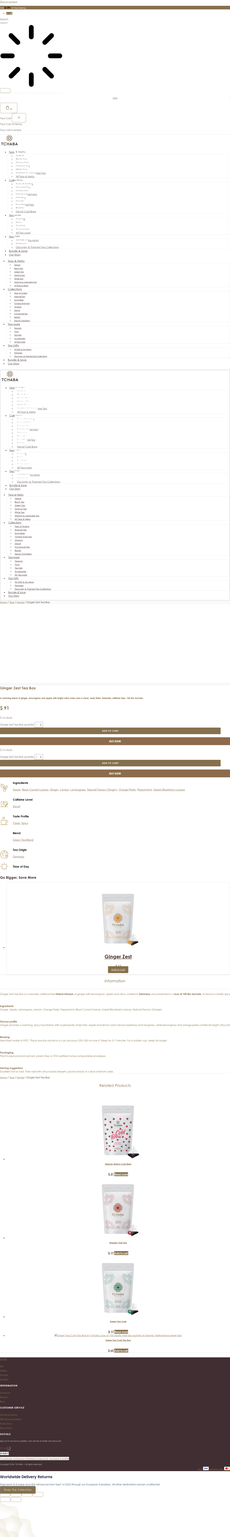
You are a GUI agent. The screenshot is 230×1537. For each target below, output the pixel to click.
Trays (19, 222)
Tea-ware (15, 215)
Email (3, 1448)
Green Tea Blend (23, 840)
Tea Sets (20, 226)
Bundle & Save (17, 360)
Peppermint (144, 789)
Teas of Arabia (24, 184)
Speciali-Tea (23, 187)
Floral (16, 823)
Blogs (2, 1401)
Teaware (3, 1370)
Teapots (20, 219)
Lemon (64, 789)
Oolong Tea (23, 166)
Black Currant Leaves (35, 789)
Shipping (4, 1397)
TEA (2, 1366)
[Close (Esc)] (38, 1494)
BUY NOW (115, 741)
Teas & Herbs (17, 152)
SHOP (3, 1359)
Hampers (21, 244)
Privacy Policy (6, 1423)
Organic (21, 197)
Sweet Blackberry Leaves (169, 789)
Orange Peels (127, 789)
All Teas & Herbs (25, 176)
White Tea (22, 169)
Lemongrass (77, 789)
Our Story (14, 255)
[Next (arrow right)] (16, 1499)
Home (3, 602)
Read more (121, 1174)
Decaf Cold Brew (26, 211)
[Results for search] (31, 56)
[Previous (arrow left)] (5, 1499)
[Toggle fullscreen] (16, 1494)
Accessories (23, 229)
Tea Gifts (14, 236)
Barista (20, 208)
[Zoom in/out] (5, 1494)
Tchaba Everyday (26, 194)
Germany (18, 856)
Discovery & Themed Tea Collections (37, 247)
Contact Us (5, 1392)
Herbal (20, 156)
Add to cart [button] (118, 969)
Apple (16, 789)
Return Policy (6, 1428)
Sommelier (22, 191)
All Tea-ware (23, 233)
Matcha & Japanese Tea (31, 173)
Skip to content (8, 1)
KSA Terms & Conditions (10, 1419)
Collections (16, 180)
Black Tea (21, 159)
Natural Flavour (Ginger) (102, 789)
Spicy (24, 823)
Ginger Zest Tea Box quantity (17, 724)
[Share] (27, 1494)
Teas (11, 602)
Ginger (54, 789)
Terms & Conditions (8, 1414)
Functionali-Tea (25, 204)
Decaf (19, 201)
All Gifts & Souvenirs (27, 240)
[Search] (5, 90)
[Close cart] (19, 118)
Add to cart (110, 730)
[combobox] (12, 23)
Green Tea (22, 162)
